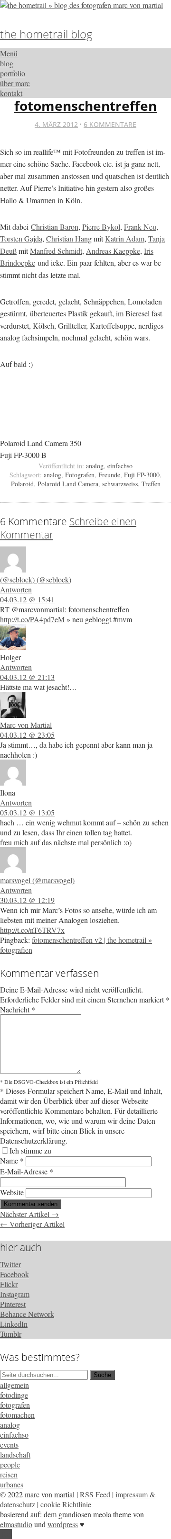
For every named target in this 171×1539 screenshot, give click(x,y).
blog (6, 63)
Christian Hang (69, 238)
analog (95, 465)
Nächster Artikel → (29, 1214)
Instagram (14, 1294)
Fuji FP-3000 (142, 474)
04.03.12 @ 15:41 (27, 599)
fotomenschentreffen (85, 106)
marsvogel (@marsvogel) (37, 880)
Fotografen (80, 474)
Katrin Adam (124, 238)
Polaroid (22, 483)
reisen (9, 1474)
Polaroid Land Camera (68, 483)
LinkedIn (14, 1324)
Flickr (9, 1284)
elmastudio (16, 1524)
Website (12, 1192)
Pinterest (13, 1304)
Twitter (10, 1264)
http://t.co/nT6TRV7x (32, 930)
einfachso (120, 465)
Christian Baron (54, 227)
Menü (9, 53)
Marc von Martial (26, 725)
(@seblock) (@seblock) (35, 579)
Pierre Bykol (101, 227)
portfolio (12, 73)
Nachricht (17, 1009)
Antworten (16, 589)
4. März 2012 (56, 124)
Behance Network (27, 1314)
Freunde (109, 474)
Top (6, 1534)
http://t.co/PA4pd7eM (32, 619)
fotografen (15, 1405)
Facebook (14, 1274)
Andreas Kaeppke (113, 251)
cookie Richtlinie (65, 1504)
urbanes (11, 1484)
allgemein (14, 1385)
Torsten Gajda (21, 238)
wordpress (63, 1524)
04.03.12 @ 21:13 (27, 677)
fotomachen (17, 1415)
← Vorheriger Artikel (32, 1224)
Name (12, 1160)
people (10, 1464)
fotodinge (14, 1395)
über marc (15, 83)
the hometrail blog (46, 34)
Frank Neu (140, 227)
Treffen (151, 483)
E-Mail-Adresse (26, 1171)
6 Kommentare (110, 124)
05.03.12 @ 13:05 (27, 812)
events (9, 1445)
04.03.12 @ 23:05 (27, 735)
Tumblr (10, 1334)
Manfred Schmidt (56, 251)
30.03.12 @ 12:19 (27, 900)
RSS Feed (95, 1494)
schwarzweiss (120, 483)
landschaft (15, 1454)
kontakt (11, 93)
